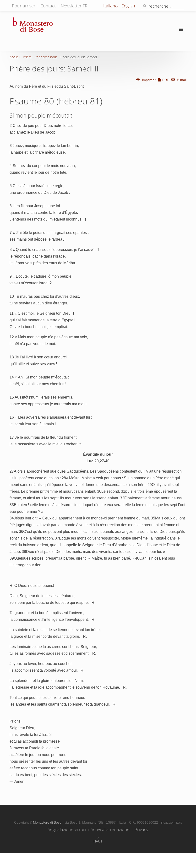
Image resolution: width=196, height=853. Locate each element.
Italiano (111, 6)
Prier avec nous (46, 57)
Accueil (15, 57)
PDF (165, 80)
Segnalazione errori (67, 829)
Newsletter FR (74, 6)
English (128, 6)
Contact (48, 6)
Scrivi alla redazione (110, 829)
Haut (98, 841)
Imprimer (149, 80)
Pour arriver (23, 6)
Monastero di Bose (47, 822)
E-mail (181, 80)
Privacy (141, 829)
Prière (27, 57)
